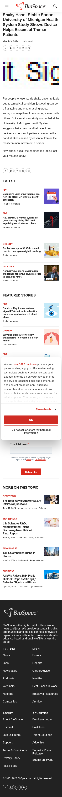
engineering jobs (39, 150)
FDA (5, 190)
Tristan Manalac (10, 255)
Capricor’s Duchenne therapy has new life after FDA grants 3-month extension (21, 196)
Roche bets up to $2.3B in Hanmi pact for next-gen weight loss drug (22, 250)
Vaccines (8, 266)
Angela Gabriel (37, 560)
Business (8, 571)
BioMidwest (10, 548)
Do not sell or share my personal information (31, 431)
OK (31, 419)
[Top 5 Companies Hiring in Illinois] (51, 551)
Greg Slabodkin (36, 537)
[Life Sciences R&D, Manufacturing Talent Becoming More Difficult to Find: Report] (51, 522)
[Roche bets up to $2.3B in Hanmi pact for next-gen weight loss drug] (51, 250)
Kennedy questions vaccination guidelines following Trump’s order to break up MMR (22, 273)
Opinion (7, 330)
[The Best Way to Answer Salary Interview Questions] (51, 499)
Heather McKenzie (11, 204)
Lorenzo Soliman (38, 508)
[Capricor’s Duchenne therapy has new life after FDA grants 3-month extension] (51, 196)
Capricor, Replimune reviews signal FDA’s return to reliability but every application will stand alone (20, 312)
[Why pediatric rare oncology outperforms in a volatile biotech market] (51, 337)
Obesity (8, 244)
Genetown (9, 496)
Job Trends (10, 519)
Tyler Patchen (36, 586)
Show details (43, 409)
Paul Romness (10, 344)
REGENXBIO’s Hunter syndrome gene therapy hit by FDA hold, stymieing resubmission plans (20, 220)
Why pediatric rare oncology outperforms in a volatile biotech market (20, 337)
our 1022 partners (25, 364)
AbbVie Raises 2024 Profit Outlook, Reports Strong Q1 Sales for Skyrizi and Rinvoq (20, 579)
